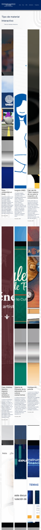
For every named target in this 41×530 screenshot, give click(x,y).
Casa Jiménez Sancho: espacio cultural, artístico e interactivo (7, 392)
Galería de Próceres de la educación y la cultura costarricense (20, 391)
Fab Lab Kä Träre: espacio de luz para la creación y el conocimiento (33, 194)
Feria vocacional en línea (7, 192)
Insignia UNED (20, 190)
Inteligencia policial (32, 388)
